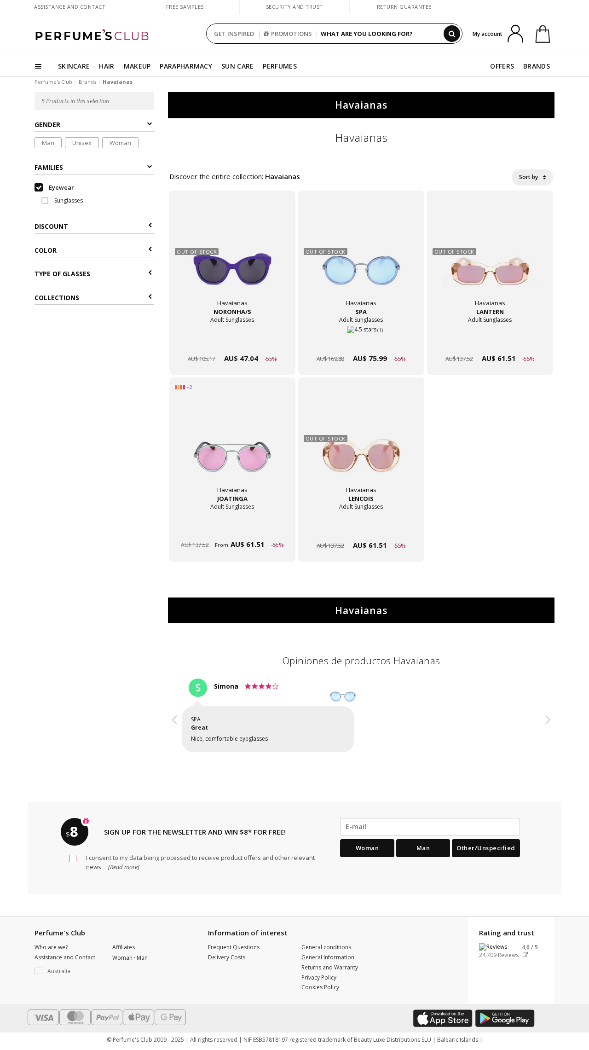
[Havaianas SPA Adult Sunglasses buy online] (361, 341)
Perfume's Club (53, 81)
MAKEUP (137, 66)
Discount (51, 226)
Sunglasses (68, 200)
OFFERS (502, 66)
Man (48, 143)
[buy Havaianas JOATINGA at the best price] (232, 442)
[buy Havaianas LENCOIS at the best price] (361, 442)
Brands (87, 81)
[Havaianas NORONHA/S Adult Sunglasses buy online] (232, 341)
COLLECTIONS (57, 297)
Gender (47, 124)
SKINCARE (74, 66)
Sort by (529, 177)
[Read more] (123, 867)
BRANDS (536, 66)
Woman (120, 143)
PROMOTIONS (291, 33)
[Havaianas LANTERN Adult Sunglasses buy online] (490, 341)
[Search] (452, 33)
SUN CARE (237, 66)
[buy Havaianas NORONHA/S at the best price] (232, 255)
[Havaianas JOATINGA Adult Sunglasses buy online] (232, 528)
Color (46, 250)
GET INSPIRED (234, 33)
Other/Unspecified (485, 848)
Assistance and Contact (69, 6)
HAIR (106, 66)
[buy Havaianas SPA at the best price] (361, 255)
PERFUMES (279, 66)
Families (49, 167)
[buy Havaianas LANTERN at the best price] (490, 255)
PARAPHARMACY (186, 66)
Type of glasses (62, 273)
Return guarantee (404, 6)
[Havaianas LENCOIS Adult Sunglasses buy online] (361, 528)
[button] (175, 717)
